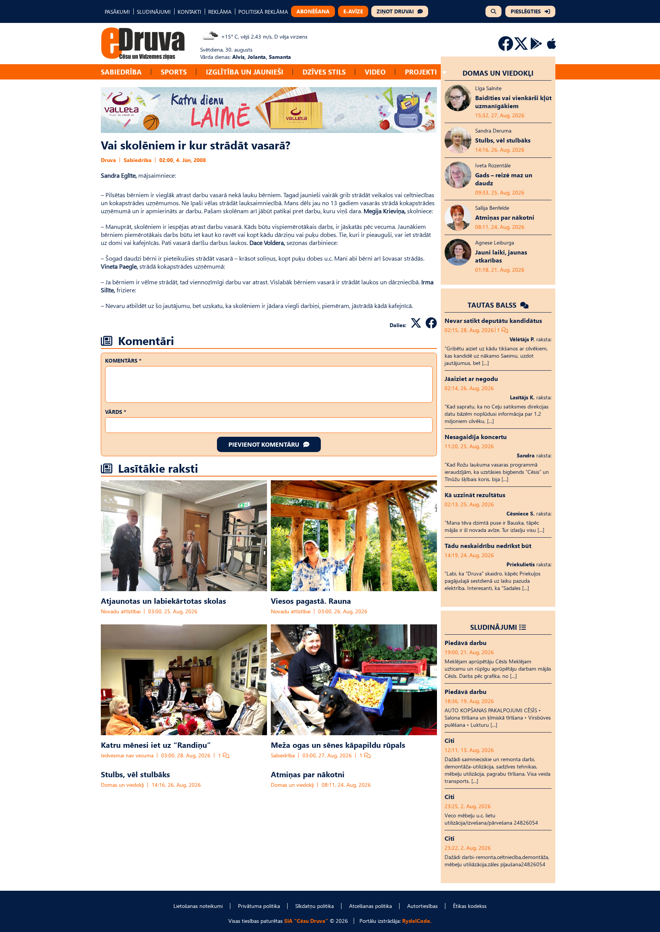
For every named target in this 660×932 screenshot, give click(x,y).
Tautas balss (492, 305)
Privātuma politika (259, 905)
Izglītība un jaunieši (244, 71)
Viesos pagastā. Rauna (311, 600)
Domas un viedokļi (122, 784)
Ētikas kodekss (470, 905)
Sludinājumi (493, 627)
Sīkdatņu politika (314, 905)
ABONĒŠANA (313, 11)
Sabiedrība (121, 71)
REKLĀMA (219, 11)
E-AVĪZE (353, 11)
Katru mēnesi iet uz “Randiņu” (156, 744)
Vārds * (115, 411)
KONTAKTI (189, 11)
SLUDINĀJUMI (154, 11)
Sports (174, 71)
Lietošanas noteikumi (198, 905)
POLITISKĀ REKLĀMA (263, 11)
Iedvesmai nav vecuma (127, 755)
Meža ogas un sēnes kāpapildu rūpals (338, 744)
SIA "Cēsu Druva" (306, 920)
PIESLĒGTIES (526, 11)
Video (375, 71)
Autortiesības (422, 905)
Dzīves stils (324, 71)
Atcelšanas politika (370, 905)
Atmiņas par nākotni (308, 773)
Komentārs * (123, 360)
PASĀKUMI (117, 11)
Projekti (421, 71)
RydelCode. (417, 920)
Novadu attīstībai (121, 611)
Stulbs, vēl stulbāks (135, 773)
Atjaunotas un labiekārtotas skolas (163, 600)
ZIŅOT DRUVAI (395, 11)
